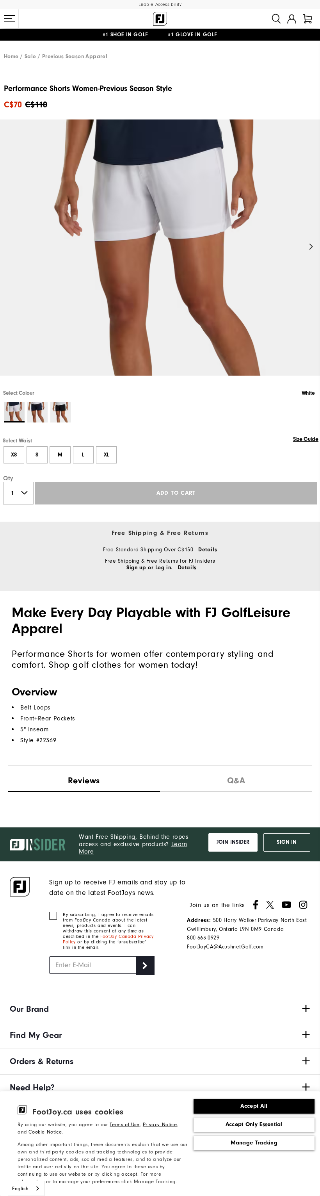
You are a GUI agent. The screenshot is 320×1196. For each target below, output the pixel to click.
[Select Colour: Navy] (37, 412)
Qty (8, 478)
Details (207, 550)
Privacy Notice (160, 1124)
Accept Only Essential (254, 1124)
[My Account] (291, 19)
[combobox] (26, 1188)
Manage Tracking (254, 1142)
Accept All (253, 1106)
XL (106, 455)
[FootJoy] (160, 19)
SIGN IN (287, 842)
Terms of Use (124, 1124)
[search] (276, 19)
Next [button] (311, 247)
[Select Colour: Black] (60, 412)
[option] (160, 254)
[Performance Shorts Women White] (160, 254)
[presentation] (236, 778)
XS (14, 455)
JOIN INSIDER (233, 842)
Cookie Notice (45, 1132)
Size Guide (305, 439)
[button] (9, 18)
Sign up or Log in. (149, 568)
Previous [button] (9, 247)
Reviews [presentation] (84, 780)
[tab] (307, 18)
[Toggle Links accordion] (160, 1009)
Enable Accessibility (160, 4)
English (20, 1188)
